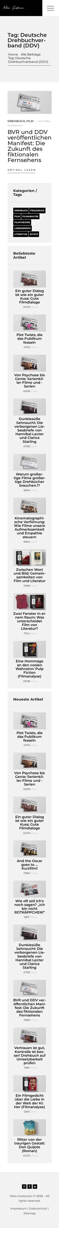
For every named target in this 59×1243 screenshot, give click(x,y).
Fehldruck (37, 210)
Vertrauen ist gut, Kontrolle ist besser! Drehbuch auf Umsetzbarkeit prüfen (29, 1055)
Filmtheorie (22, 222)
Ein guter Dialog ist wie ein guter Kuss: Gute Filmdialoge (29, 296)
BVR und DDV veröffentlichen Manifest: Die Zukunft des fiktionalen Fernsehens (30, 146)
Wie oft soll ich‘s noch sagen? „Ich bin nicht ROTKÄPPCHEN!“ (29, 906)
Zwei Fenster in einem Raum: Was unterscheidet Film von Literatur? (29, 621)
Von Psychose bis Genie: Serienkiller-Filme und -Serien (29, 380)
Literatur (20, 234)
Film (30, 121)
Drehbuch (16, 121)
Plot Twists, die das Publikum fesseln (30, 338)
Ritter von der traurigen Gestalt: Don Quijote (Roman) (29, 1145)
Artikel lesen (22, 170)
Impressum (18, 1208)
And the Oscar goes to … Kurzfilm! (29, 865)
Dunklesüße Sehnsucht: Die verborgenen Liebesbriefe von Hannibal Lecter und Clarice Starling (29, 430)
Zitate (34, 234)
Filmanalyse (30, 216)
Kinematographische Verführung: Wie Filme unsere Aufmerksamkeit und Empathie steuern (29, 527)
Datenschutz (38, 1208)
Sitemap (30, 1213)
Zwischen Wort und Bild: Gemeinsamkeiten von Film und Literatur (29, 575)
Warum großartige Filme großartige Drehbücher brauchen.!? (29, 480)
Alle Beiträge (31, 54)
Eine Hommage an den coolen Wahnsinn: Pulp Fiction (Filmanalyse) (29, 668)
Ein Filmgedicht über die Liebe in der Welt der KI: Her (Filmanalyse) (29, 1101)
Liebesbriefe (22, 228)
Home (13, 54)
